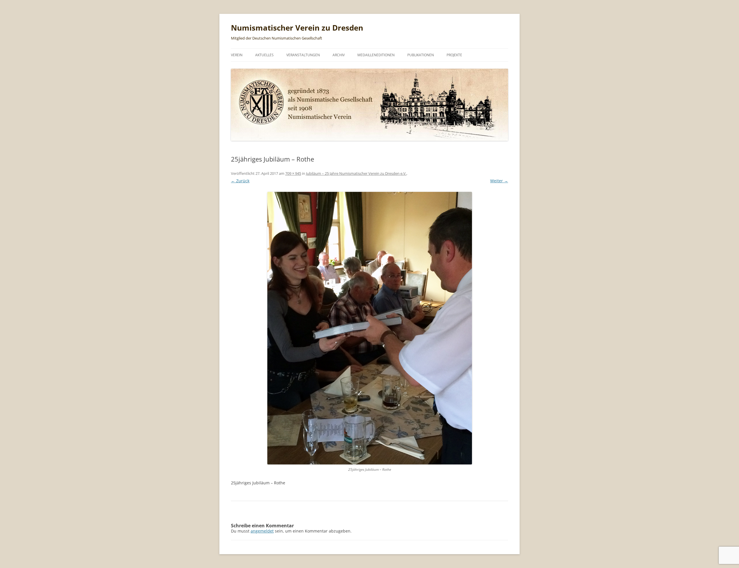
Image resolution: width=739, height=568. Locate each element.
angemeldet (262, 531)
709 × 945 (293, 173)
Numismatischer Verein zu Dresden (297, 28)
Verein (236, 55)
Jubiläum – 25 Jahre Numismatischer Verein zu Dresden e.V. (356, 173)
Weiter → (499, 180)
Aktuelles (264, 55)
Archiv (339, 55)
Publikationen (420, 55)
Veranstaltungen (303, 55)
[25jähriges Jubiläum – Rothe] (369, 328)
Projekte (454, 55)
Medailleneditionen (376, 55)
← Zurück (240, 180)
